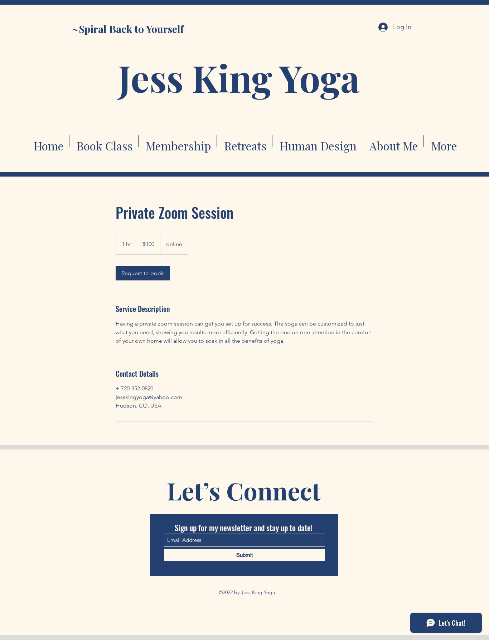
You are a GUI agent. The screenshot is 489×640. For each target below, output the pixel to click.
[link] (143, 273)
